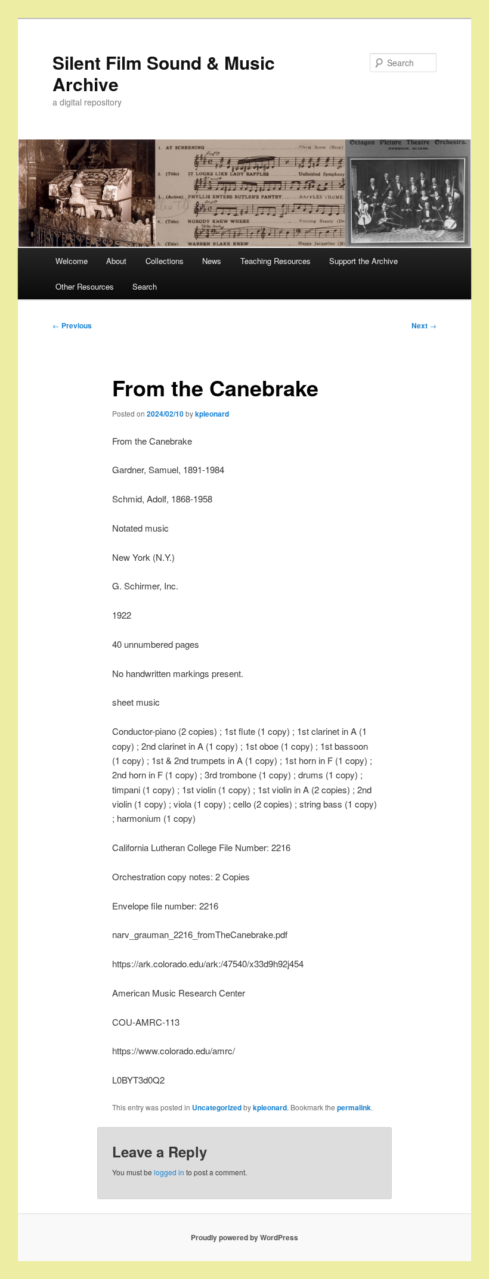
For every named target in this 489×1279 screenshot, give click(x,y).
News (211, 260)
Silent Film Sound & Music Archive (163, 73)
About (116, 260)
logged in (169, 1172)
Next (424, 325)
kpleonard (212, 413)
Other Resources (84, 286)
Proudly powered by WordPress (244, 1237)
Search (144, 286)
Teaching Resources (275, 260)
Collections (165, 260)
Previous (72, 325)
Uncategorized (217, 1107)
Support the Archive (363, 260)
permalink (354, 1107)
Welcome (71, 260)
